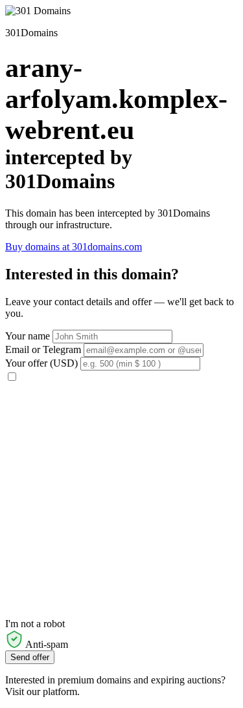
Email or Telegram (43, 349)
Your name (27, 335)
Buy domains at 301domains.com (73, 246)
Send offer (29, 657)
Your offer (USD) (41, 363)
